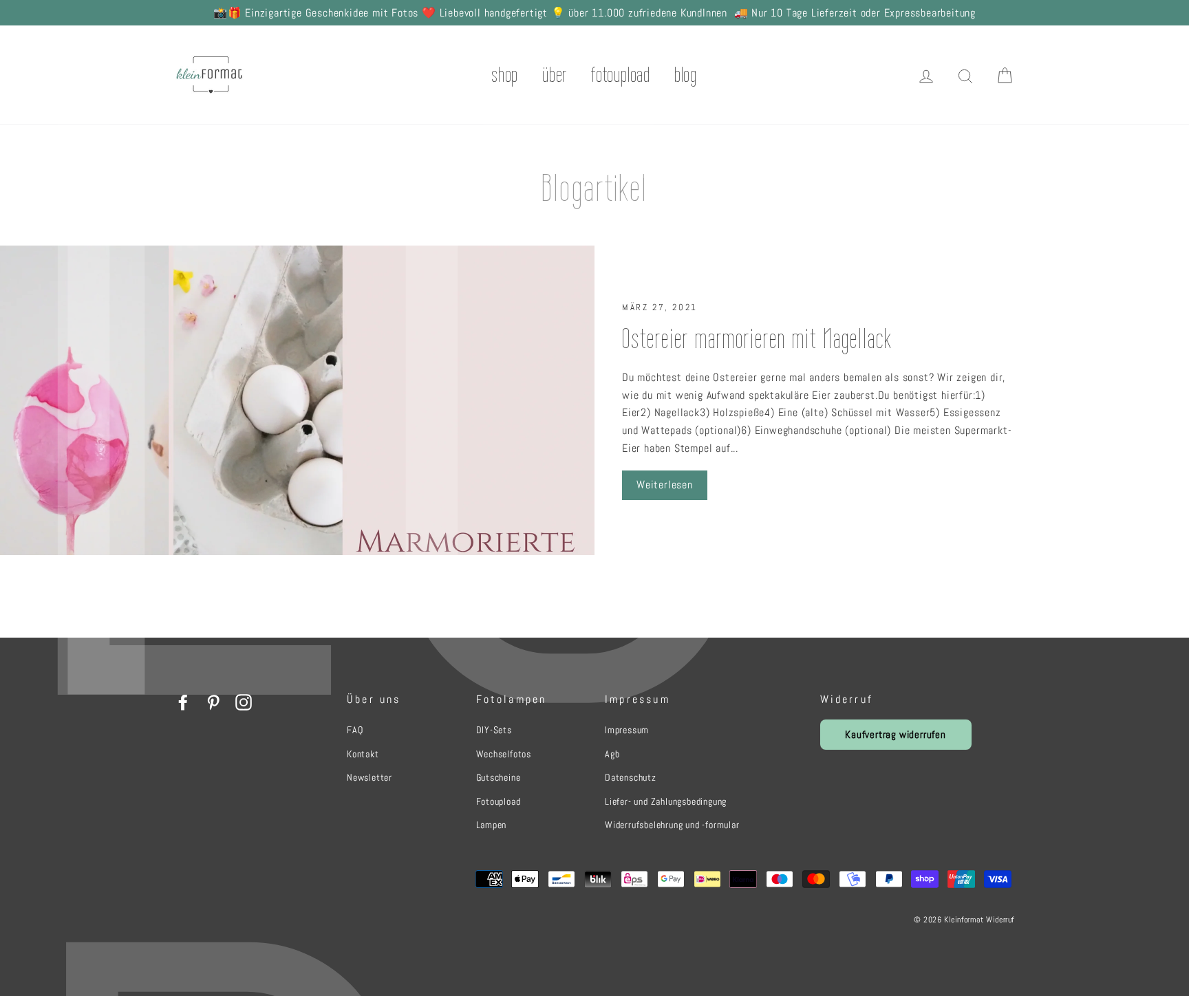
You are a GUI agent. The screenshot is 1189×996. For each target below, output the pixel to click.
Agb (612, 754)
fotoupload (620, 75)
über (554, 75)
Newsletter (369, 777)
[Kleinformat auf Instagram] (243, 702)
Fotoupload (498, 801)
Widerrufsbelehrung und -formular (672, 825)
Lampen (491, 825)
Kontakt (363, 754)
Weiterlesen (664, 484)
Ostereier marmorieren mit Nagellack (757, 338)
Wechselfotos (504, 754)
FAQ (355, 730)
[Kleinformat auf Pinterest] (213, 702)
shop (505, 75)
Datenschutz (630, 777)
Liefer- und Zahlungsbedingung (666, 801)
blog (685, 75)
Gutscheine (498, 777)
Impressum (627, 730)
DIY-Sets (494, 730)
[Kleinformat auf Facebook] (183, 702)
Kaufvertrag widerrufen (895, 734)
